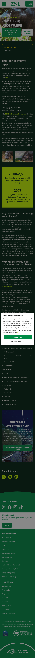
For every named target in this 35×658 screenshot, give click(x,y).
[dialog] (17, 329)
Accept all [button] (18, 337)
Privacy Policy (13, 332)
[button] (17, 342)
